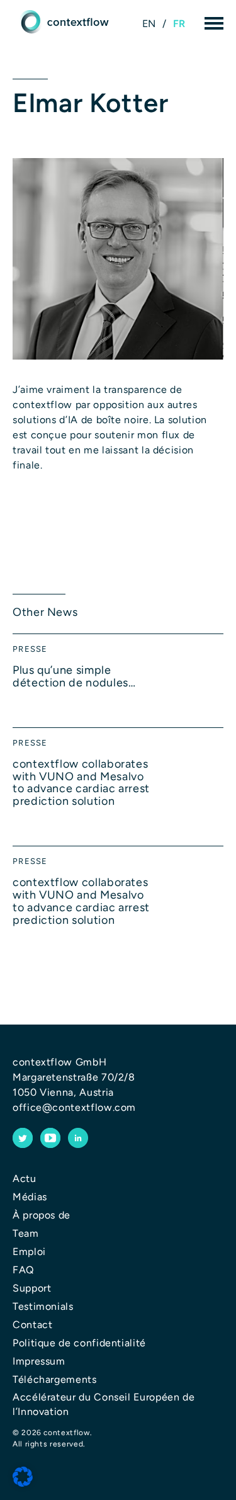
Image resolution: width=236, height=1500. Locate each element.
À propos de (41, 1215)
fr (179, 24)
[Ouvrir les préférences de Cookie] (23, 1477)
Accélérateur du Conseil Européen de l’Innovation (103, 1404)
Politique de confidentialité (79, 1343)
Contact (32, 1325)
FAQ (23, 1270)
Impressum (39, 1361)
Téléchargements (55, 1379)
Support (32, 1288)
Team (26, 1233)
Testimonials (43, 1306)
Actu (25, 1179)
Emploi (29, 1252)
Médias (30, 1197)
